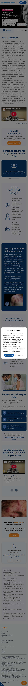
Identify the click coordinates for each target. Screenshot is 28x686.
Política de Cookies (14, 351)
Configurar (20, 355)
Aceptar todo (9, 355)
